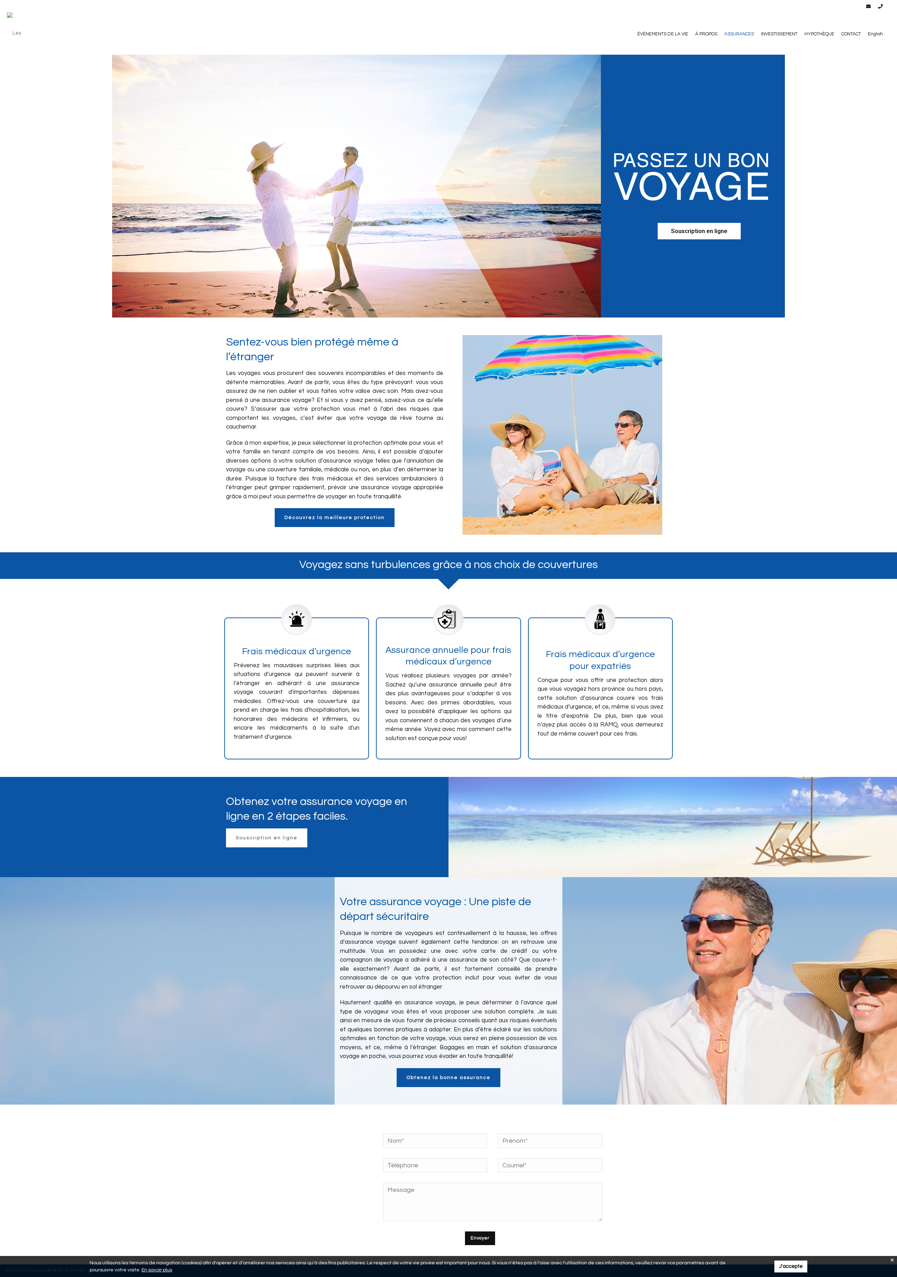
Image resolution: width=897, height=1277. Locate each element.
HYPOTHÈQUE (819, 34)
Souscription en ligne (266, 837)
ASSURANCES (739, 34)
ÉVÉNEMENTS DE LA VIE (662, 34)
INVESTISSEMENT (779, 34)
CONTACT (851, 34)
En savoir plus (157, 1270)
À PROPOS (706, 34)
